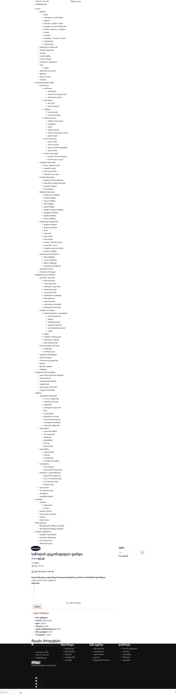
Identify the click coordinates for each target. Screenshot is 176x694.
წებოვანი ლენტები (46, 366)
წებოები (42, 363)
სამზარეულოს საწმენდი (52, 195)
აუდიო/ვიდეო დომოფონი (48, 387)
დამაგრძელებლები (54, 316)
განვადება (127, 660)
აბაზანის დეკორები (50, 289)
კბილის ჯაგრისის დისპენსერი (58, 148)
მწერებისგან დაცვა (46, 543)
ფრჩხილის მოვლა (50, 118)
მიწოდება (126, 657)
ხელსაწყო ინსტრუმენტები (48, 355)
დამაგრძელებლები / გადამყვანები (55, 313)
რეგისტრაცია (99, 651)
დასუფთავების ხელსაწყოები (49, 254)
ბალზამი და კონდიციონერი (57, 94)
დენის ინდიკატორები (51, 343)
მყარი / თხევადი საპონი (52, 165)
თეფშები (47, 20)
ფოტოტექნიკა (44, 464)
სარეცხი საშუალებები (47, 177)
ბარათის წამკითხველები (52, 419)
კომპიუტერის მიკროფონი (52, 408)
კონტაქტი (68, 660)
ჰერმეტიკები (48, 349)
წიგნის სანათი (44, 520)
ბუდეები (50, 319)
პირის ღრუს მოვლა (50, 139)
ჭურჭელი (43, 12)
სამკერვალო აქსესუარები (48, 62)
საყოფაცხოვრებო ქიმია (45, 83)
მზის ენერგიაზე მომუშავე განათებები (52, 526)
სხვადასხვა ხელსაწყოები (52, 266)
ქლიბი (50, 127)
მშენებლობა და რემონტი (45, 275)
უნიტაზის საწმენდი (50, 216)
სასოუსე (46, 32)
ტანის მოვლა (48, 100)
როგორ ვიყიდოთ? (130, 649)
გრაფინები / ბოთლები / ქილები (54, 38)
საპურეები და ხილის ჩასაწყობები (55, 26)
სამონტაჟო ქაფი (49, 352)
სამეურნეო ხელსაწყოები (48, 534)
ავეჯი (41, 65)
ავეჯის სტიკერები (49, 301)
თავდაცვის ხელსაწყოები (48, 381)
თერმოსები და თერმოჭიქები (53, 17)
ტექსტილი (43, 74)
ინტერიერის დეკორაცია (48, 71)
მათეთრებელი (49, 189)
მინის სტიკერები (49, 298)
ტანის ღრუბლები (53, 106)
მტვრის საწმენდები (50, 263)
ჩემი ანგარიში (99, 649)
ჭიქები (46, 15)
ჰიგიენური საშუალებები (48, 162)
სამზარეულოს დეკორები (52, 286)
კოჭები (50, 331)
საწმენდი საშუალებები (47, 192)
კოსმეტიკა (47, 109)
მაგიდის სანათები (46, 511)
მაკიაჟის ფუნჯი (53, 112)
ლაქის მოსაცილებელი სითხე (58, 133)
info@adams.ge (41, 4)
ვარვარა (47, 508)
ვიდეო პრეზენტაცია (41, 613)
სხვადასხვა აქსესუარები (52, 425)
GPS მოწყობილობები (51, 482)
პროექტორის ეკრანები (51, 461)
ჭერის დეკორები (49, 281)
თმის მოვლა (48, 88)
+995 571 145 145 (42, 1)
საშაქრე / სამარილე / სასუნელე (54, 29)
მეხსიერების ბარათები (51, 416)
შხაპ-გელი (51, 103)
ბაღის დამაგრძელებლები (56, 328)
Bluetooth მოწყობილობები (53, 479)
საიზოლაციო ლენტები (51, 340)
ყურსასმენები (48, 440)
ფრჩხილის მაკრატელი (55, 121)
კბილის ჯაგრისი (53, 145)
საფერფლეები (49, 44)
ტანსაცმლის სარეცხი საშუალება (54, 183)
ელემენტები (44, 493)
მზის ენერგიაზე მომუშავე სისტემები (51, 529)
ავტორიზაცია (99, 654)
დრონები (47, 455)
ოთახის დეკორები (50, 284)
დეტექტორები (44, 384)
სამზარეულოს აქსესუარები (49, 47)
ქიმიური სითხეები (46, 357)
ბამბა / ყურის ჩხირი (50, 171)
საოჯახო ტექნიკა (45, 56)
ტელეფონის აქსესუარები (52, 476)
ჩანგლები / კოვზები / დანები (53, 23)
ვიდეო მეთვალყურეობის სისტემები (51, 375)
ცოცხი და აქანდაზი (50, 251)
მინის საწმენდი (49, 204)
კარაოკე (47, 443)
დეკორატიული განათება (48, 514)
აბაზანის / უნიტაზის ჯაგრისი (53, 242)
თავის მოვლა (44, 85)
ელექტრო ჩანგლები (55, 325)
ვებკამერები (48, 405)
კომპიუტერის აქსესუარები (48, 396)
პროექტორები (48, 458)
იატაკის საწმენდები (50, 260)
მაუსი (45, 411)
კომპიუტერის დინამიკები (52, 422)
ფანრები (43, 517)
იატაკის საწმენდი (49, 201)
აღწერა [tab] (37, 607)
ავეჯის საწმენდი (49, 207)
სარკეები (43, 53)
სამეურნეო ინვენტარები (48, 537)
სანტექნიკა (43, 369)
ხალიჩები (43, 80)
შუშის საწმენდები (49, 257)
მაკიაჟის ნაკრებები (54, 115)
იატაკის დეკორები (50, 292)
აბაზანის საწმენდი (50, 198)
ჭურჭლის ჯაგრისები (50, 227)
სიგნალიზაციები (45, 378)
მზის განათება (41, 523)
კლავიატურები (49, 413)
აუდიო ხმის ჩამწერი (50, 431)
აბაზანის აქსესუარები (47, 50)
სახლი (38, 9)
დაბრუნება (127, 654)
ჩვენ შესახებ (69, 649)
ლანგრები (47, 35)
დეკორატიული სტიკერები (52, 304)
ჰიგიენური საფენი (50, 168)
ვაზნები (46, 334)
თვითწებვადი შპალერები (52, 307)
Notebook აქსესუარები (51, 399)
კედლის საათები (45, 77)
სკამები (46, 68)
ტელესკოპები (44, 487)
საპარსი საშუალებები (51, 153)
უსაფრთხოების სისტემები (45, 372)
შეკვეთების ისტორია (102, 660)
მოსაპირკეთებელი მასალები (49, 346)
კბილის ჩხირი (52, 150)
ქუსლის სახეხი (53, 136)
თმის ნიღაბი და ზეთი (55, 97)
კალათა (97, 657)
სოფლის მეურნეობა (43, 532)
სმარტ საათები (49, 484)
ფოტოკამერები (49, 467)
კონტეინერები (48, 41)
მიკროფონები (48, 446)
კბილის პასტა (52, 142)
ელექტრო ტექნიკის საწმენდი (53, 210)
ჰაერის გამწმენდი (50, 219)
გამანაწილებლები (54, 322)
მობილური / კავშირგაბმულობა (50, 473)
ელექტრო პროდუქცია (47, 310)
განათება (39, 499)
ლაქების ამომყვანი (50, 186)
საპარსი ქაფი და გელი (55, 159)
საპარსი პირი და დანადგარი (57, 156)
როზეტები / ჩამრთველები (52, 337)
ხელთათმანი (48, 236)
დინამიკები (47, 437)
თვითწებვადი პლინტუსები (52, 295)
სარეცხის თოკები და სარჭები (53, 248)
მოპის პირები (48, 239)
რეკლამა (68, 654)
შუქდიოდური (48, 505)
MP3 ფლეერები (49, 434)
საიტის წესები (70, 651)
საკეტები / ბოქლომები (47, 390)
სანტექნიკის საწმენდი (51, 213)
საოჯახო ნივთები (45, 59)
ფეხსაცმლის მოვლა (46, 269)
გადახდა (126, 651)
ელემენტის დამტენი (46, 496)
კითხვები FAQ (70, 657)
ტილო (46, 230)
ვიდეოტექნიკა (44, 449)
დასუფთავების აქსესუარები (49, 221)
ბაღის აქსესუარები (46, 540)
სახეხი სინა (47, 233)
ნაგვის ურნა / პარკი (50, 245)
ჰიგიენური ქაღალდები (51, 174)
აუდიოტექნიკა (44, 428)
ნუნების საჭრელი (53, 130)
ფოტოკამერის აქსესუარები (53, 470)
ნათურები (43, 502)
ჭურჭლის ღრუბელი (50, 224)
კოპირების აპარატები (51, 402)
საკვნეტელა (52, 124)
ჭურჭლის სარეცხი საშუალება (53, 180)
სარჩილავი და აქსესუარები (49, 360)
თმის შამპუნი (52, 91)
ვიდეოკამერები (49, 452)
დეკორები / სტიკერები (47, 278)
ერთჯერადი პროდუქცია (48, 272)
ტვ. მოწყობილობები (46, 490)
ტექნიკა (38, 393)
